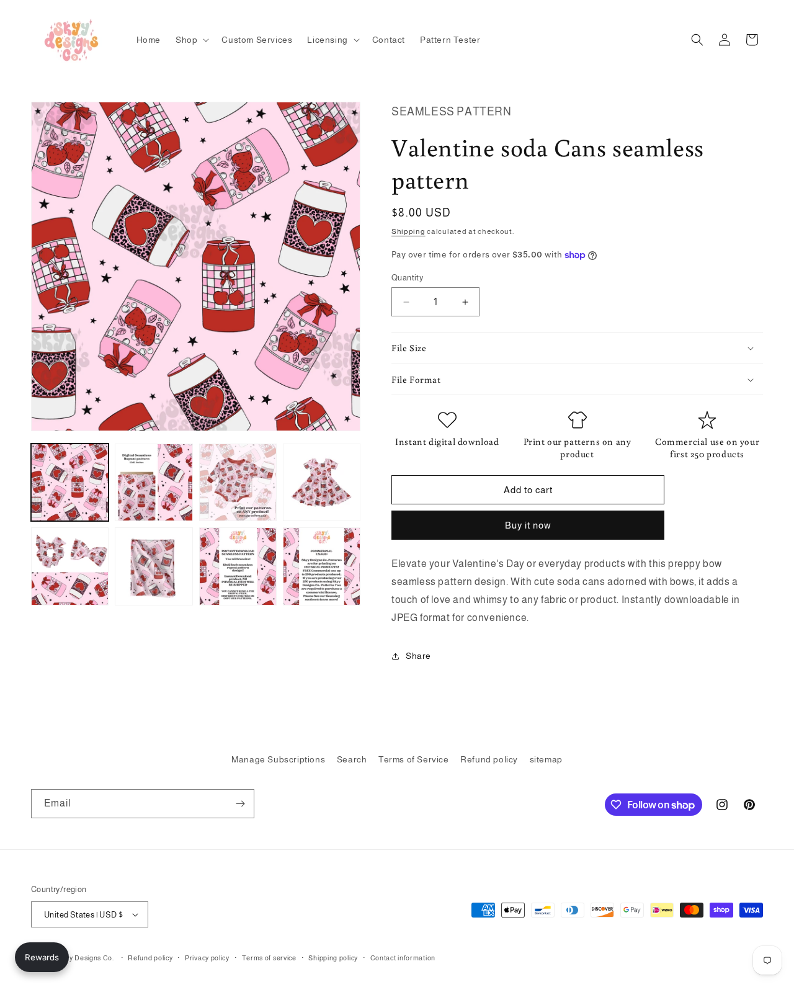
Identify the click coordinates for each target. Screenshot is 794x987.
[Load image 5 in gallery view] (70, 566)
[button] (191, 40)
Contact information (402, 958)
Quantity (407, 277)
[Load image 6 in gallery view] (153, 566)
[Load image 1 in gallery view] (70, 482)
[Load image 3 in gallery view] (238, 482)
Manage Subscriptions (278, 759)
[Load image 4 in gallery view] (321, 482)
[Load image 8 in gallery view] (321, 566)
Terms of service (269, 958)
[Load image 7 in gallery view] (238, 566)
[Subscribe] (240, 803)
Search (352, 759)
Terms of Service (413, 759)
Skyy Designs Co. (86, 958)
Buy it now (528, 525)
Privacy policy (207, 958)
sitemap (546, 759)
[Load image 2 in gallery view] (153, 482)
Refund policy (489, 759)
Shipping (408, 231)
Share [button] (418, 656)
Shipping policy (333, 958)
